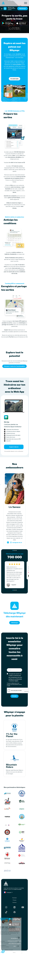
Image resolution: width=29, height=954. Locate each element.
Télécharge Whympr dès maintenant (14, 614)
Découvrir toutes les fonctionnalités (14, 366)
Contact (14, 902)
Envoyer (14, 696)
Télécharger (22, 8)
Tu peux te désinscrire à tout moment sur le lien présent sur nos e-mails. (14, 684)
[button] (25, 3)
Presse (14, 900)
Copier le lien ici (13, 447)
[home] (3, 3)
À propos (14, 897)
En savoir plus (14, 79)
